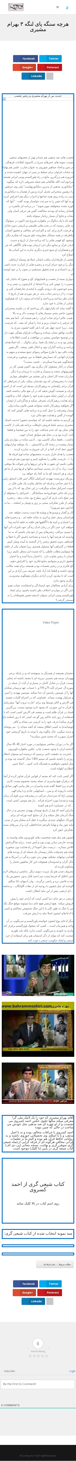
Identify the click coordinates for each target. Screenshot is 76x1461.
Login (71, 1371)
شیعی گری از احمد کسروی (31, 1186)
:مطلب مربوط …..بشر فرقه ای (57, 1264)
